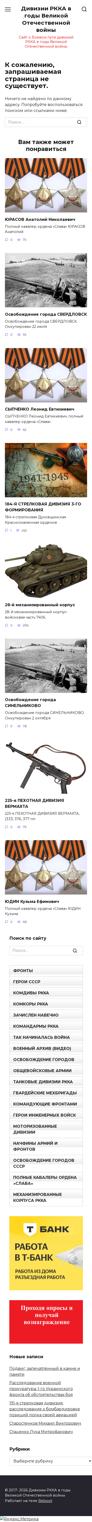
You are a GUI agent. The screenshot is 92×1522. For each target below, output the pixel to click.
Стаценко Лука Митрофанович (41, 1431)
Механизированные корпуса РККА (37, 1197)
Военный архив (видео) (42, 1048)
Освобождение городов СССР (43, 1163)
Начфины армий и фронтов (35, 1146)
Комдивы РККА (31, 993)
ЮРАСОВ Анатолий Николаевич (40, 219)
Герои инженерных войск (44, 1115)
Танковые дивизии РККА (43, 1082)
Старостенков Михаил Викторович (45, 1423)
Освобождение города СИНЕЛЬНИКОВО (30, 702)
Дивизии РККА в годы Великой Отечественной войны (46, 19)
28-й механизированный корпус (40, 605)
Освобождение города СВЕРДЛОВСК (46, 314)
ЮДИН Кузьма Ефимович (32, 901)
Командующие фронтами (45, 1104)
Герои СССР (26, 982)
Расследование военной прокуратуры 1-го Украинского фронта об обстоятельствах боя (41, 1388)
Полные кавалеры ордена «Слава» (45, 1180)
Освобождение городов (43, 1059)
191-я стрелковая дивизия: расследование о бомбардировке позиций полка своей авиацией (44, 1409)
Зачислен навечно (36, 1015)
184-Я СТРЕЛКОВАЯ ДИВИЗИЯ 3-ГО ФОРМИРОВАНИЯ (43, 507)
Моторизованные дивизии (35, 1129)
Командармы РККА (36, 1026)
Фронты (23, 970)
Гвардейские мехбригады (45, 1093)
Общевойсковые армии (42, 1070)
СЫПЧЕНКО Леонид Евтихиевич (39, 409)
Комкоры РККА (30, 1004)
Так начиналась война (41, 1037)
